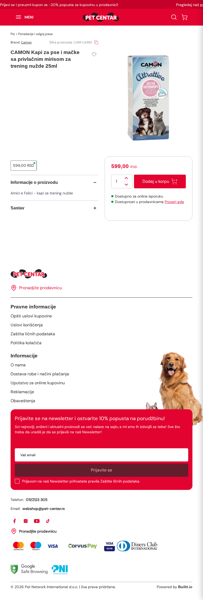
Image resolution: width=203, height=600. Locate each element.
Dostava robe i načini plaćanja (40, 374)
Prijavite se (101, 470)
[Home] (101, 273)
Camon (26, 42)
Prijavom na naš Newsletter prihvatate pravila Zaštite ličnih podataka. (81, 481)
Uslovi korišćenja (27, 325)
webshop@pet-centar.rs (43, 508)
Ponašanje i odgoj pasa (35, 34)
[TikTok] (48, 521)
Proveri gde (174, 201)
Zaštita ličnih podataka (33, 334)
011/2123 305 (37, 499)
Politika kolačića (26, 343)
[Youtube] (37, 521)
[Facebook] (15, 521)
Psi (13, 34)
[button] (22, 17)
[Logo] (101, 17)
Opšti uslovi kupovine (31, 316)
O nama (18, 365)
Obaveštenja (23, 401)
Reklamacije (22, 392)
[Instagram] (26, 521)
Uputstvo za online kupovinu (38, 383)
